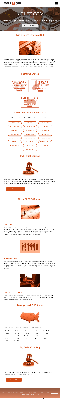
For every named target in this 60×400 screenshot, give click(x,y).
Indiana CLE (45, 130)
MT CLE (7, 335)
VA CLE (16, 341)
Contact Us (54, 393)
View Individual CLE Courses (15, 189)
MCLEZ (7, 333)
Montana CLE (30, 134)
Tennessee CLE (14, 145)
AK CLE (16, 330)
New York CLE (45, 138)
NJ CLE (36, 335)
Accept (56, 398)
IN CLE (36, 333)
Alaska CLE (30, 123)
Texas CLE (30, 145)
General (45, 126)
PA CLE (26, 338)
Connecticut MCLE (30, 126)
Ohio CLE (14, 141)
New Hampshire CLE (14, 138)
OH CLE (7, 338)
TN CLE (36, 338)
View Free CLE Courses (14, 380)
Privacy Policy (25, 394)
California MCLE (15, 126)
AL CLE (7, 330)
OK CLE (16, 338)
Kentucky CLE (15, 134)
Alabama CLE (15, 123)
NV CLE (16, 335)
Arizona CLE (45, 123)
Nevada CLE (45, 134)
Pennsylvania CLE (45, 141)
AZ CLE (26, 330)
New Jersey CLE (30, 138)
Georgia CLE (14, 130)
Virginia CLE (30, 149)
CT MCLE (46, 330)
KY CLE (45, 333)
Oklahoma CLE (30, 141)
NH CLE (26, 335)
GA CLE (16, 333)
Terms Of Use (34, 394)
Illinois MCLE (30, 130)
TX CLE (45, 338)
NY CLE (45, 335)
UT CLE (7, 341)
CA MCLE (36, 330)
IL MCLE (26, 333)
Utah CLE (45, 145)
